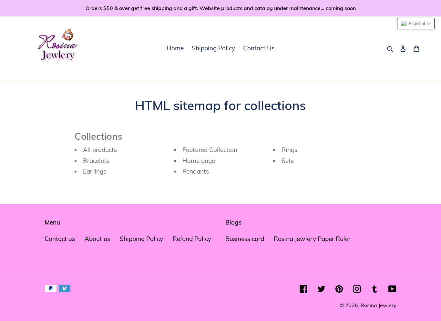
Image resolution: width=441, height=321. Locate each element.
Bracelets (96, 161)
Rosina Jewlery (378, 305)
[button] (415, 23)
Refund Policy (192, 239)
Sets (288, 161)
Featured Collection (209, 150)
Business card (244, 239)
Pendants (195, 171)
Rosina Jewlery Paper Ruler (312, 239)
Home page (198, 161)
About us (97, 239)
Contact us (60, 239)
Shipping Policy (141, 239)
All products (100, 150)
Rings (289, 150)
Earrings (94, 171)
